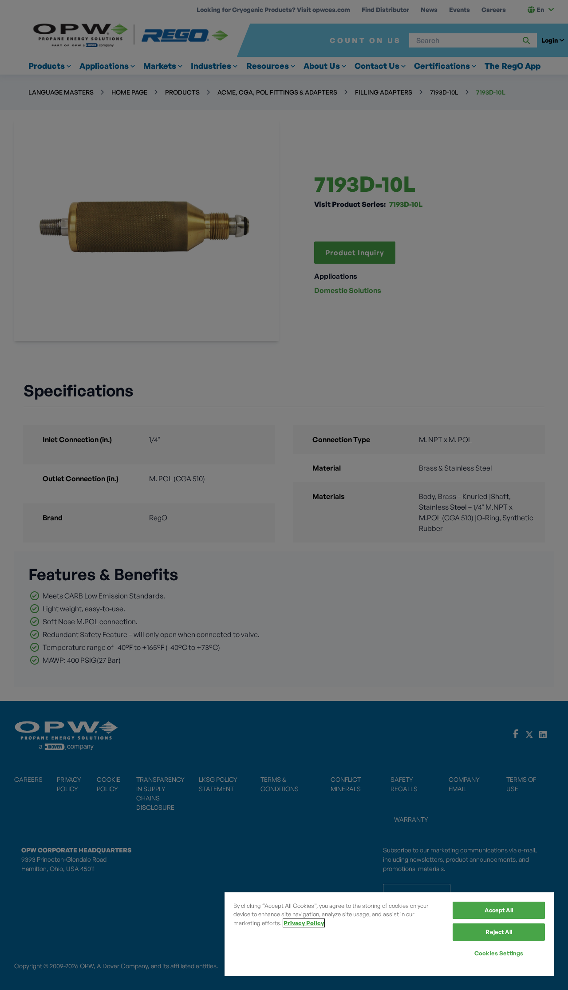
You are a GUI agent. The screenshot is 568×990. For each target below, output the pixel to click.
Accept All (499, 910)
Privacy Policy (304, 923)
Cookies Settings (498, 953)
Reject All (498, 931)
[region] (389, 934)
